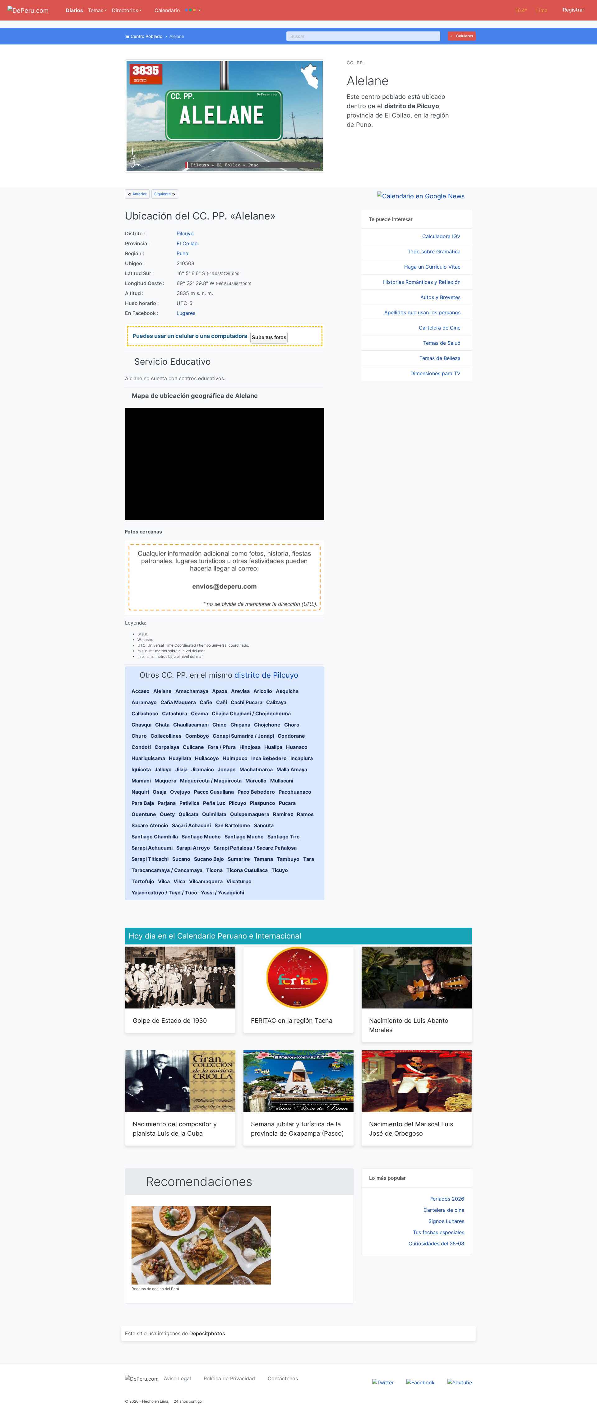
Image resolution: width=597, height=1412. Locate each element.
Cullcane (193, 747)
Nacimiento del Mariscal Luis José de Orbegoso (411, 1128)
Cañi (221, 702)
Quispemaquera (249, 814)
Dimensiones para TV (436, 373)
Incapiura (301, 758)
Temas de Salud (442, 343)
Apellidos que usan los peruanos (423, 312)
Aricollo (262, 691)
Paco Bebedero (256, 792)
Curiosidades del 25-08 (436, 1243)
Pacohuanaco (295, 792)
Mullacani (281, 781)
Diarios (74, 10)
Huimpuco (235, 758)
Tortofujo (143, 881)
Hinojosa (250, 747)
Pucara (287, 803)
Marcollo (255, 781)
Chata (162, 725)
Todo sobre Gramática (435, 251)
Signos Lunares (446, 1221)
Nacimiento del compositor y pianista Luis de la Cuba (175, 1128)
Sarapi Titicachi (150, 859)
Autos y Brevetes (441, 297)
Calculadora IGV (442, 236)
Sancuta (264, 825)
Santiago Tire (283, 836)
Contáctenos (283, 1378)
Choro (291, 725)
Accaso (141, 691)
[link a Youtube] (459, 1382)
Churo (139, 736)
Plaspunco (262, 803)
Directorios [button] (125, 10)
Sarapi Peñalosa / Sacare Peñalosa (255, 848)
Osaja (159, 792)
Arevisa (240, 691)
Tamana (263, 859)
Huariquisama (148, 758)
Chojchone (267, 725)
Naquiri (140, 792)
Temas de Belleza (440, 358)
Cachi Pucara (246, 702)
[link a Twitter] (383, 1382)
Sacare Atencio (150, 825)
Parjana (167, 803)
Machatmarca (256, 769)
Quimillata (214, 814)
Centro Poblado (146, 36)
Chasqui (141, 725)
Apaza (219, 691)
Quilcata (188, 814)
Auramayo (144, 702)
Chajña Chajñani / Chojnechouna (251, 713)
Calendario (166, 10)
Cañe (206, 702)
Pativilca (189, 803)
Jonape (227, 769)
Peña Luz (214, 803)
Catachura (174, 713)
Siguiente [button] (163, 193)
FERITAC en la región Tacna (291, 1020)
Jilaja (181, 769)
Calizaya (276, 702)
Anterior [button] (139, 193)
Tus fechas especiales (438, 1232)
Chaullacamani (191, 725)
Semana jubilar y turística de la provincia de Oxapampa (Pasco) (297, 1128)
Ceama (199, 713)
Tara (308, 859)
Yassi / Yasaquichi (222, 892)
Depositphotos (207, 1333)
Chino (219, 725)
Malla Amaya (291, 769)
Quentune (144, 814)
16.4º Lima (532, 10)
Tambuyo (288, 859)
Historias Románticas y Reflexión (422, 282)
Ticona (214, 870)
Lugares (186, 313)
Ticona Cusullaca (247, 870)
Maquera (165, 781)
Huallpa (273, 747)
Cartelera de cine (443, 1210)
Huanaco (297, 747)
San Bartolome (232, 825)
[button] (193, 10)
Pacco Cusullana (214, 792)
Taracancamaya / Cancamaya (167, 870)
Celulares (464, 36)
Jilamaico (202, 769)
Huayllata (180, 758)
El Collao (187, 243)
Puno (182, 253)
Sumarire (239, 859)
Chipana (240, 725)
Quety (167, 814)
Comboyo (197, 736)
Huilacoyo (207, 758)
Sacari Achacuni (191, 825)
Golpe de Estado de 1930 (170, 1020)
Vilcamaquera (206, 881)
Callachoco (145, 713)
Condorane (291, 736)
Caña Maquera (178, 702)
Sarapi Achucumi (152, 848)
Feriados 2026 (447, 1199)
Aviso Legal (177, 1378)
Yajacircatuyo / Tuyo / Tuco (164, 892)
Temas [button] (95, 10)
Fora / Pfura (222, 747)
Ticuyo (279, 870)
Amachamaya (191, 691)
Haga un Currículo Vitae (433, 267)
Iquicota (141, 769)
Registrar (573, 10)
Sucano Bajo (209, 859)
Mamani (141, 781)
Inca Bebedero (269, 758)
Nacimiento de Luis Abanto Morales (408, 1025)
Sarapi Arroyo (193, 848)
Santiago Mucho (201, 836)
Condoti (141, 747)
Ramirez (283, 814)
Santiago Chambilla (155, 836)
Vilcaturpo (239, 881)
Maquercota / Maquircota (211, 781)
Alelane (162, 691)
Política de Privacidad (229, 1378)
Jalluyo (163, 769)
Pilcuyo (185, 233)
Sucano (181, 859)
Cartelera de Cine (440, 328)
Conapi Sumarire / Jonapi (243, 736)
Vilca (164, 881)
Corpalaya (167, 747)
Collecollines (166, 736)
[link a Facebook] (420, 1382)
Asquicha (287, 691)
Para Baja (143, 803)
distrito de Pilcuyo (266, 675)
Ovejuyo (180, 792)
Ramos (305, 814)
